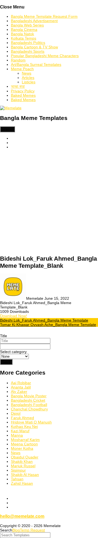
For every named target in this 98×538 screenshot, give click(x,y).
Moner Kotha (22, 448)
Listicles (28, 82)
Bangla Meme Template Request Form (44, 16)
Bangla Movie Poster (29, 396)
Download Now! (13, 316)
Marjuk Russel (23, 466)
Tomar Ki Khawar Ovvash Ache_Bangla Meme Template (48, 324)
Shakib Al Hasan (25, 474)
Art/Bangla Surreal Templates (36, 64)
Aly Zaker (19, 391)
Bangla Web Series (27, 25)
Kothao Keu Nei (24, 426)
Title (3, 336)
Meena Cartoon (24, 444)
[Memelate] (11, 108)
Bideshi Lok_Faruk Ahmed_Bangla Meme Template (44, 320)
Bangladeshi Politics (28, 42)
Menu (7, 129)
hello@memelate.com (22, 516)
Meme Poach (22, 69)
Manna (17, 435)
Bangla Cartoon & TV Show (34, 47)
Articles (28, 77)
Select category (13, 351)
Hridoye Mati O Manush (31, 422)
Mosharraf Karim (25, 439)
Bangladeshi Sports (27, 51)
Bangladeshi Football (29, 404)
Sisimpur (18, 470)
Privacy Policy (23, 91)
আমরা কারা (18, 86)
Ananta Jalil (21, 387)
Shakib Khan (22, 461)
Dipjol (15, 413)
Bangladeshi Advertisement (34, 21)
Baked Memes (23, 95)
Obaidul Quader (24, 457)
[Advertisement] (49, 202)
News (26, 73)
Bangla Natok (22, 34)
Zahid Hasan (22, 483)
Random (18, 60)
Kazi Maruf (20, 431)
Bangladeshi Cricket (28, 400)
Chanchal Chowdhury (29, 409)
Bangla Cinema (24, 29)
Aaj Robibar (21, 383)
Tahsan (17, 479)
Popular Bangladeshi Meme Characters (45, 56)
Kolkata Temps (23, 38)
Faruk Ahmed (22, 418)
